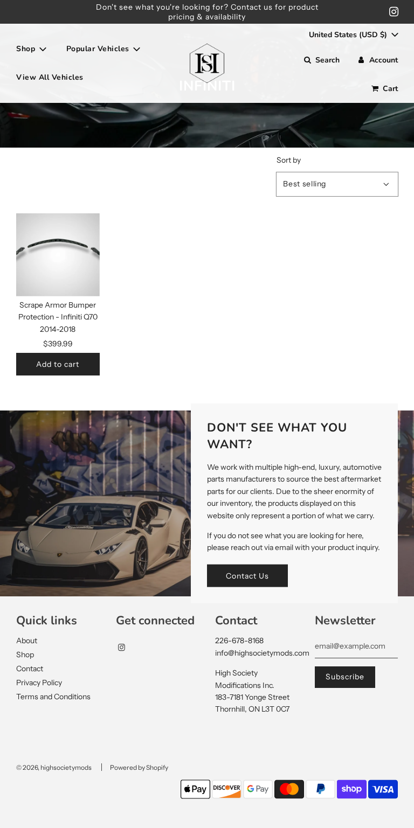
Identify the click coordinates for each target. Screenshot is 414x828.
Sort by (289, 160)
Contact (29, 668)
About (26, 640)
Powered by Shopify (139, 767)
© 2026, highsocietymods (54, 767)
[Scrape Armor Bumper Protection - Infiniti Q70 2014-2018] (58, 255)
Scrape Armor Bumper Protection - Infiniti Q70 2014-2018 (58, 317)
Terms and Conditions (53, 696)
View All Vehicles (50, 77)
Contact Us (247, 575)
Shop (25, 654)
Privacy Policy (39, 682)
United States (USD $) (349, 35)
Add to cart (57, 364)
